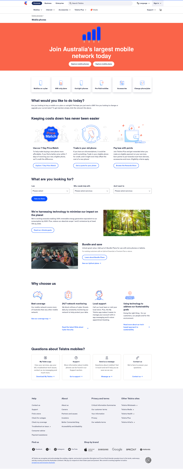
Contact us (136, 376)
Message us (105, 376)
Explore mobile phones (80, 64)
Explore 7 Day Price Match (46, 165)
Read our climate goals (43, 230)
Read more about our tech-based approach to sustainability (133, 327)
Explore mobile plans (104, 64)
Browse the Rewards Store (126, 165)
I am (33, 186)
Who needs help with (82, 186)
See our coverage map (40, 318)
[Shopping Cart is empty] (160, 9)
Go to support (75, 376)
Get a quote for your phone (86, 165)
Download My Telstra (44, 376)
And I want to (119, 186)
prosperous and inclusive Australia (43, 462)
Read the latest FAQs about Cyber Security (72, 328)
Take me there (39, 199)
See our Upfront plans (90, 263)
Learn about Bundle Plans (94, 257)
